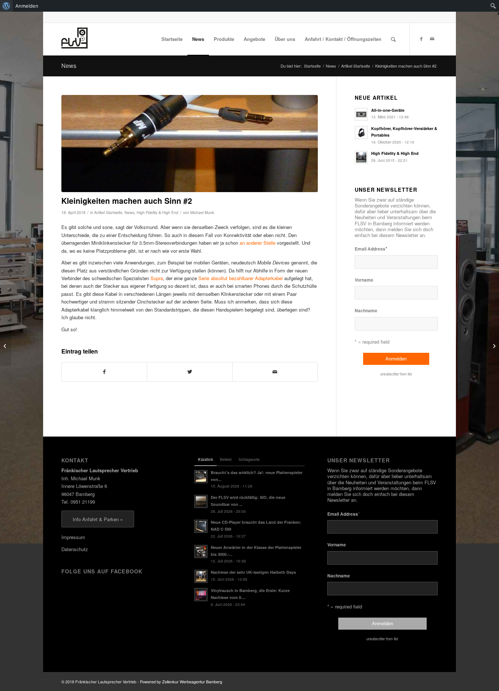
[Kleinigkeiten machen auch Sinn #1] (5, 345)
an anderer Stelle (257, 242)
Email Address (371, 248)
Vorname (364, 280)
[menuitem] (6, 6)
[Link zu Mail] (432, 38)
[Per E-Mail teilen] (275, 371)
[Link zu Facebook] (421, 38)
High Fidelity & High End (157, 212)
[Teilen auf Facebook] (104, 371)
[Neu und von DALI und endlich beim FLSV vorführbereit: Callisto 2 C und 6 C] (493, 345)
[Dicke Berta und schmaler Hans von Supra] (189, 143)
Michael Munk (202, 212)
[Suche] (393, 39)
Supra (157, 278)
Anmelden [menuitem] (26, 6)
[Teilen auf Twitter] (189, 371)
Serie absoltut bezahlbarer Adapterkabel (240, 278)
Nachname (366, 311)
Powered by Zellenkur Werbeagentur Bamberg (181, 681)
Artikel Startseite (108, 212)
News (68, 65)
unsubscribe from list (396, 374)
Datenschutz (74, 549)
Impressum (73, 537)
